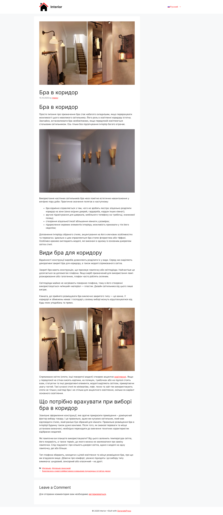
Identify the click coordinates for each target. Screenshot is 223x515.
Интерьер (46, 468)
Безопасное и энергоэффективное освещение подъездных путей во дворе (76, 471)
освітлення (120, 376)
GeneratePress (124, 511)
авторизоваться (97, 494)
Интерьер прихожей (61, 468)
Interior (56, 7)
